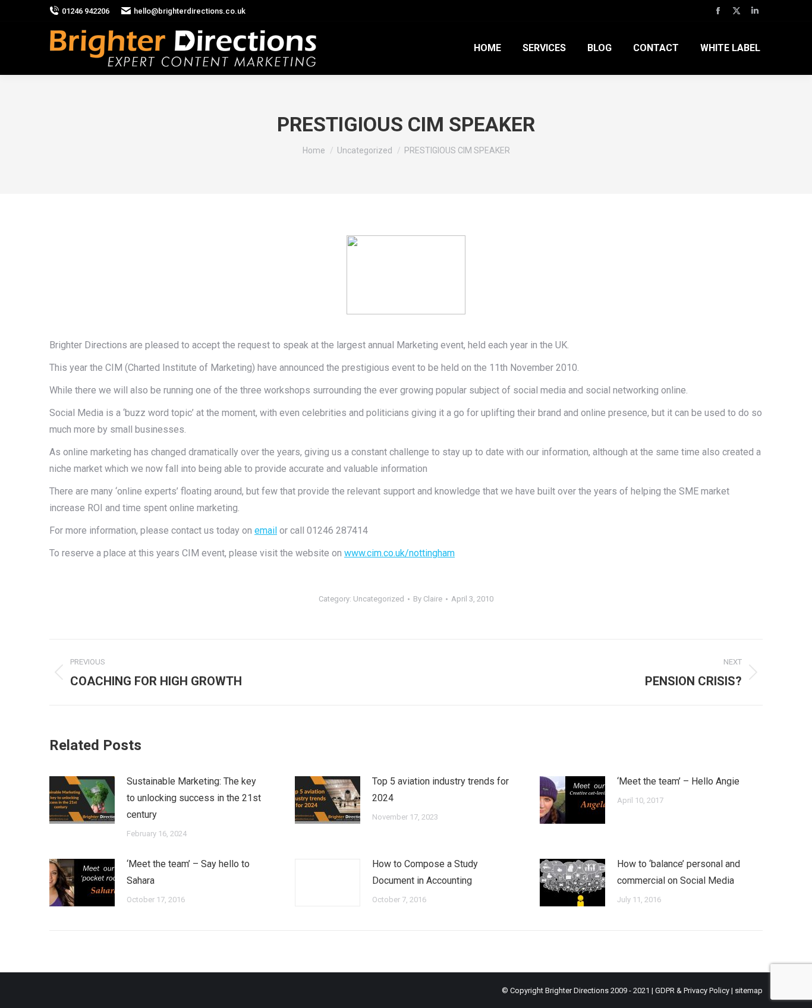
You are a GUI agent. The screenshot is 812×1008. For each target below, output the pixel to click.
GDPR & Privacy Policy (692, 990)
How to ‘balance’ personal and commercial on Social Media (678, 872)
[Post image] (82, 800)
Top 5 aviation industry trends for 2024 (440, 790)
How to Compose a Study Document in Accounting (425, 872)
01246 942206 (85, 11)
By (427, 598)
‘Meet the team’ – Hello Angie (678, 781)
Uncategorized (378, 598)
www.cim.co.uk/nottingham (399, 553)
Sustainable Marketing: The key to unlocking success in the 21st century (194, 798)
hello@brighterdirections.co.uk (190, 11)
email (265, 530)
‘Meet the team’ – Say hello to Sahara (188, 872)
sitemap (749, 990)
